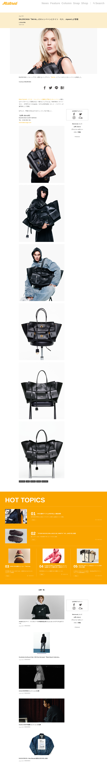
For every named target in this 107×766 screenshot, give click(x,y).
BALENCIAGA (22, 481)
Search (99, 3)
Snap (76, 3)
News (45, 3)
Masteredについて (77, 124)
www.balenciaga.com (25, 122)
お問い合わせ (77, 126)
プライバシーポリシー (77, 129)
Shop (84, 3)
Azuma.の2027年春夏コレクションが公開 (30, 724)
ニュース (21, 16)
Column (67, 3)
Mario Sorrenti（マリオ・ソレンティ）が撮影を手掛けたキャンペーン (39, 99)
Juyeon (27, 481)
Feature (55, 3)
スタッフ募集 (77, 132)
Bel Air (53, 77)
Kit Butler (38, 481)
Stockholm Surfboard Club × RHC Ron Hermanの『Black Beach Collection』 (39, 657)
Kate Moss (33, 481)
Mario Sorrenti (45, 481)
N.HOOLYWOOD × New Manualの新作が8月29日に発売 (33, 758)
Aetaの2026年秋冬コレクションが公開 (29, 691)
